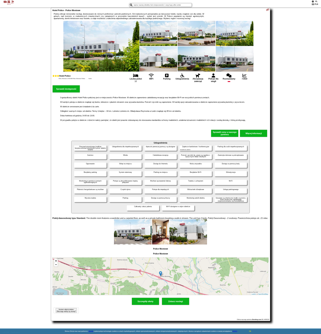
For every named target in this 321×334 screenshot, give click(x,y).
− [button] (56, 264)
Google (90, 331)
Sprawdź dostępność (66, 89)
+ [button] (56, 260)
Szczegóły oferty (145, 301)
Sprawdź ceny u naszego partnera (225, 133)
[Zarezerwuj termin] (267, 9)
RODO (235, 331)
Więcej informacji (254, 133)
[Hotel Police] (101, 46)
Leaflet (254, 294)
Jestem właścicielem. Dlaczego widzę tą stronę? (66, 310)
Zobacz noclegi (175, 301)
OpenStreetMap (263, 294)
